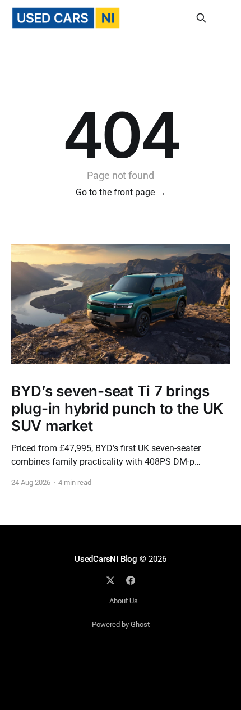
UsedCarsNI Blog (106, 559)
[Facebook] (130, 580)
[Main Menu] (223, 18)
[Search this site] (201, 18)
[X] (110, 580)
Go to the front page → (121, 192)
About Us (123, 601)
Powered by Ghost (121, 624)
